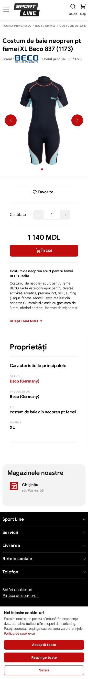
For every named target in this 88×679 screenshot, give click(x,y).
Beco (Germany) (24, 381)
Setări (44, 670)
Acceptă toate (44, 644)
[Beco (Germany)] (26, 59)
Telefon (10, 572)
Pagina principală (16, 26)
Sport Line (13, 519)
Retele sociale (17, 558)
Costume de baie (72, 26)
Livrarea (11, 545)
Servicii (10, 532)
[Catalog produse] (6, 10)
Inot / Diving (45, 26)
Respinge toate (44, 657)
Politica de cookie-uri (20, 595)
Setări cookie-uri (17, 589)
